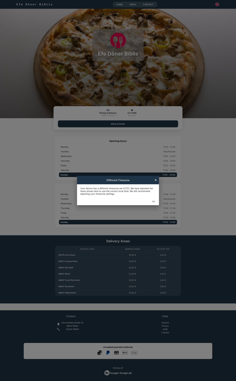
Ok (153, 201)
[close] (155, 180)
